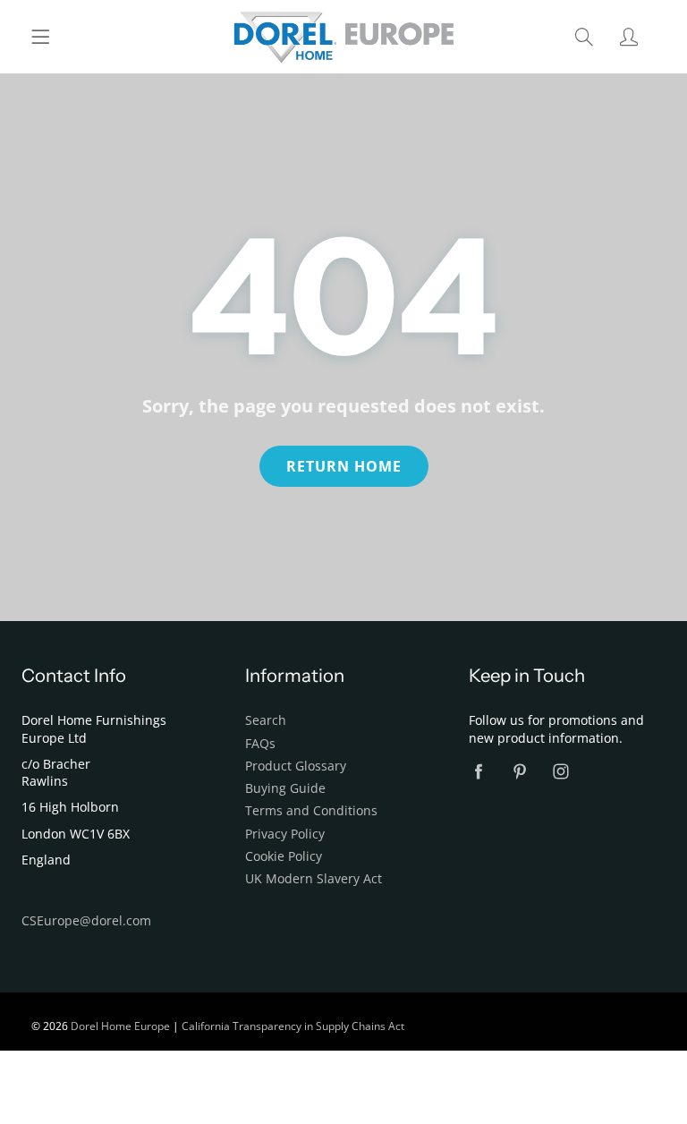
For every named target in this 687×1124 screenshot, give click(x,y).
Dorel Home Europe (120, 1026)
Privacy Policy (285, 834)
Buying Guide (285, 788)
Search (265, 720)
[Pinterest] (519, 772)
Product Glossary (295, 766)
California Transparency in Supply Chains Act (293, 1026)
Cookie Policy (283, 856)
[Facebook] (478, 772)
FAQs (260, 744)
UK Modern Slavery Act (313, 879)
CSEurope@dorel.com (86, 921)
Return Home (344, 466)
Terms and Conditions (311, 811)
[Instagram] (560, 772)
